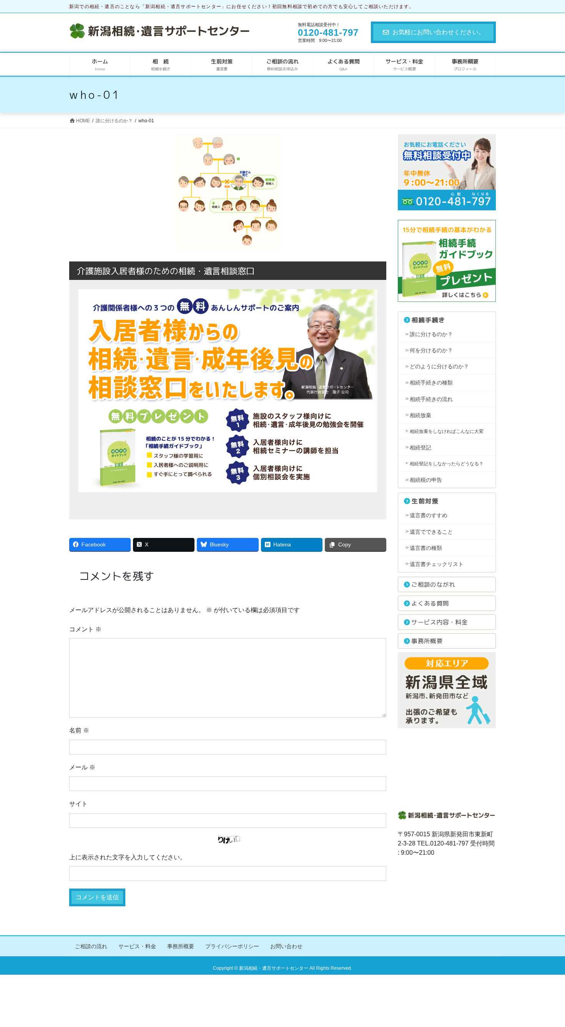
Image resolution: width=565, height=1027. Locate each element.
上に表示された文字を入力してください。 (127, 857)
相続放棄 (420, 415)
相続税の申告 (426, 480)
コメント (85, 629)
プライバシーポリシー (232, 946)
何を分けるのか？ (431, 350)
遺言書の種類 (426, 548)
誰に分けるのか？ (431, 334)
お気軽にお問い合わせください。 (438, 32)
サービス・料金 (137, 946)
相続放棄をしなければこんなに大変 (447, 431)
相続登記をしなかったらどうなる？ (447, 463)
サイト (78, 804)
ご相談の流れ (91, 946)
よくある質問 (430, 603)
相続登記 (420, 447)
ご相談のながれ (433, 584)
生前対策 (425, 501)
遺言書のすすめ (428, 515)
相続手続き (428, 320)
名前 (79, 730)
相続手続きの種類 (431, 383)
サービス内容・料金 (439, 622)
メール (82, 767)
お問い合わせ (286, 946)
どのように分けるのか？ (439, 366)
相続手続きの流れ (431, 399)
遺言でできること (431, 532)
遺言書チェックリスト (437, 564)
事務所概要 (427, 641)
